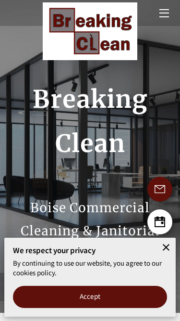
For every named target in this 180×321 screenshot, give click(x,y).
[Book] (159, 221)
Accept (90, 296)
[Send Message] (159, 189)
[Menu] (163, 13)
